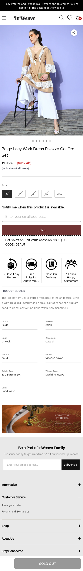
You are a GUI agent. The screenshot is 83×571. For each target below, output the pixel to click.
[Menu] (4, 18)
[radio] (7, 194)
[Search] (59, 17)
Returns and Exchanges (16, 511)
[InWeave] (24, 17)
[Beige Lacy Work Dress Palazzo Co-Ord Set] (41, 80)
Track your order (11, 505)
